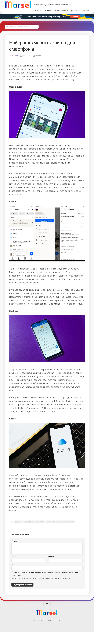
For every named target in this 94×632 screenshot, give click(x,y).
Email (51, 556)
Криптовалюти (61, 10)
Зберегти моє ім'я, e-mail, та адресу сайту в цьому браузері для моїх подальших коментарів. (44, 573)
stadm (38, 56)
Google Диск (39, 522)
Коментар (16, 541)
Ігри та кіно (75, 10)
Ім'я (13, 556)
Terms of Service (61, 578)
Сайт (13, 564)
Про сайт (85, 10)
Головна (37, 10)
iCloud (49, 522)
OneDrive (56, 522)
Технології (48, 10)
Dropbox (18, 522)
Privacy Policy (49, 578)
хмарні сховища (68, 522)
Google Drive (28, 522)
